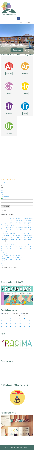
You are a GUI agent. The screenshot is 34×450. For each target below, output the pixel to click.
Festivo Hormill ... (3, 260)
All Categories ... (5, 266)
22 (10, 326)
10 (20, 321)
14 (6, 323)
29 (10, 329)
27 (1, 329)
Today (2, 194)
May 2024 (15, 313)
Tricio (25, 113)
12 (29, 321)
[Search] (17, 198)
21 (6, 326)
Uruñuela (9, 133)
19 (29, 323)
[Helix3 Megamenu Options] (21, 22)
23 (15, 326)
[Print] (4, 182)
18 (24, 323)
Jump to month (5, 196)
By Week (3, 193)
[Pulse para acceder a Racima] (17, 344)
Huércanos (9, 113)
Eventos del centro (6, 264)
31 (20, 329)
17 (20, 323)
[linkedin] (15, 18)
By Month (3, 191)
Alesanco (9, 73)
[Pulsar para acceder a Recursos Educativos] (17, 425)
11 (24, 321)
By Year (3, 189)
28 (6, 329)
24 (20, 326)
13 (1, 323)
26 (29, 326)
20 (1, 326)
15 (10, 323)
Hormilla (25, 93)
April (2, 209)
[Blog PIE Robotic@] (17, 397)
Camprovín (9, 93)
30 (15, 329)
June (2, 212)
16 (15, 323)
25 (24, 326)
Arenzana (25, 73)
